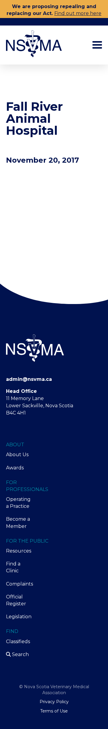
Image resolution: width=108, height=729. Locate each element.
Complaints (18, 584)
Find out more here (77, 13)
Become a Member (18, 522)
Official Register (16, 600)
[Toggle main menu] (97, 45)
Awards (15, 468)
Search (20, 654)
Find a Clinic (13, 567)
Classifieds (18, 641)
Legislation (18, 616)
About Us (17, 454)
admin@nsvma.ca (29, 379)
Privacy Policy (54, 701)
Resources (18, 551)
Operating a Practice (18, 502)
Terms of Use (54, 711)
